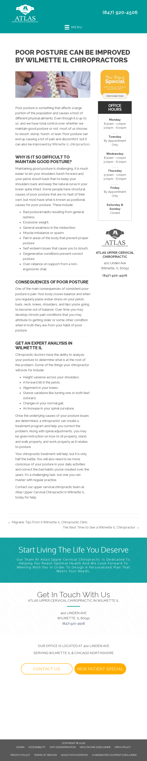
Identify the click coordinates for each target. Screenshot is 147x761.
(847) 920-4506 (120, 12)
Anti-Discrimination (63, 747)
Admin (20, 747)
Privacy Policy (20, 755)
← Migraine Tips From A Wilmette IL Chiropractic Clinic (47, 522)
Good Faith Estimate (74, 755)
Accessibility (37, 747)
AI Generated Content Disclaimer (114, 755)
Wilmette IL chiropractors (71, 144)
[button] (47, 668)
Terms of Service (45, 755)
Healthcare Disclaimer (95, 747)
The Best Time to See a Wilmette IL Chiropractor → (101, 527)
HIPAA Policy (123, 747)
